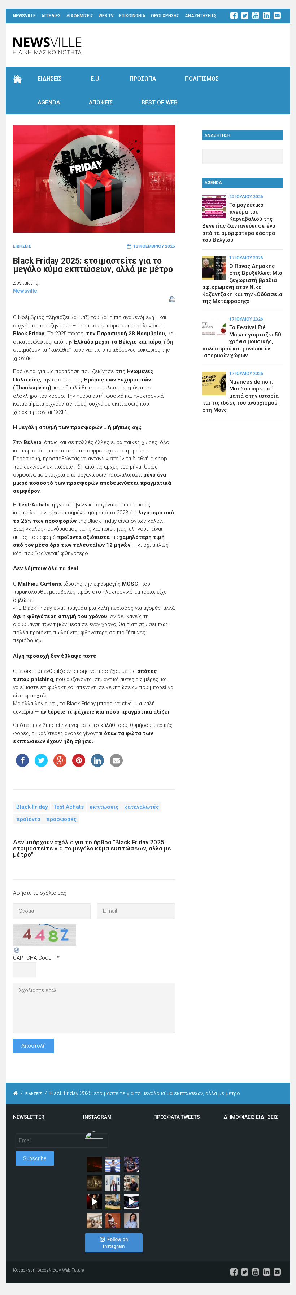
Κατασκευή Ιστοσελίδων (37, 1270)
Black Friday (32, 807)
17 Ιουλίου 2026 (246, 257)
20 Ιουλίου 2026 (246, 196)
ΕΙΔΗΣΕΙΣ (50, 78)
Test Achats (68, 807)
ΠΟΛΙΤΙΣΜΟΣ (202, 78)
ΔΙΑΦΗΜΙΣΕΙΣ (79, 15)
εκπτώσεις (104, 807)
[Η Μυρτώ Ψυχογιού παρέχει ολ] (131, 1220)
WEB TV (106, 15)
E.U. (96, 78)
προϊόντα (28, 819)
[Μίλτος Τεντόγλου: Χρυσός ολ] (113, 1164)
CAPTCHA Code (32, 958)
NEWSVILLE (24, 15)
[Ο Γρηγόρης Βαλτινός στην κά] (94, 1201)
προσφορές (61, 819)
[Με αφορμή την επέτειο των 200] (94, 1183)
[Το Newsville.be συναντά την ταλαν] (113, 1183)
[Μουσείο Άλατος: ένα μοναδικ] (131, 1183)
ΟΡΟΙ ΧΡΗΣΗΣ (165, 15)
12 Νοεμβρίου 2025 (154, 246)
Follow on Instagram (115, 1243)
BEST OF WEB (160, 102)
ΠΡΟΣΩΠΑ (143, 78)
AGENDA (49, 102)
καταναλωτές (141, 807)
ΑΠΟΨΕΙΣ (101, 102)
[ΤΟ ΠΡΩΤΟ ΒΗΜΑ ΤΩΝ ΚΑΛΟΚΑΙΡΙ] (113, 1201)
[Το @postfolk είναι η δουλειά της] (131, 1201)
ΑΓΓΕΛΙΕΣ (51, 15)
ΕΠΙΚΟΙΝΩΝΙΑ (132, 15)
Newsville (25, 290)
